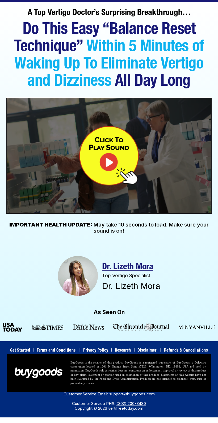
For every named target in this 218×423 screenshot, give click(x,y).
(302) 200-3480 (131, 403)
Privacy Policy (97, 351)
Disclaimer (149, 351)
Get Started (22, 351)
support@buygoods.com (132, 393)
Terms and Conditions (59, 351)
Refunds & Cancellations (186, 351)
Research (125, 351)
